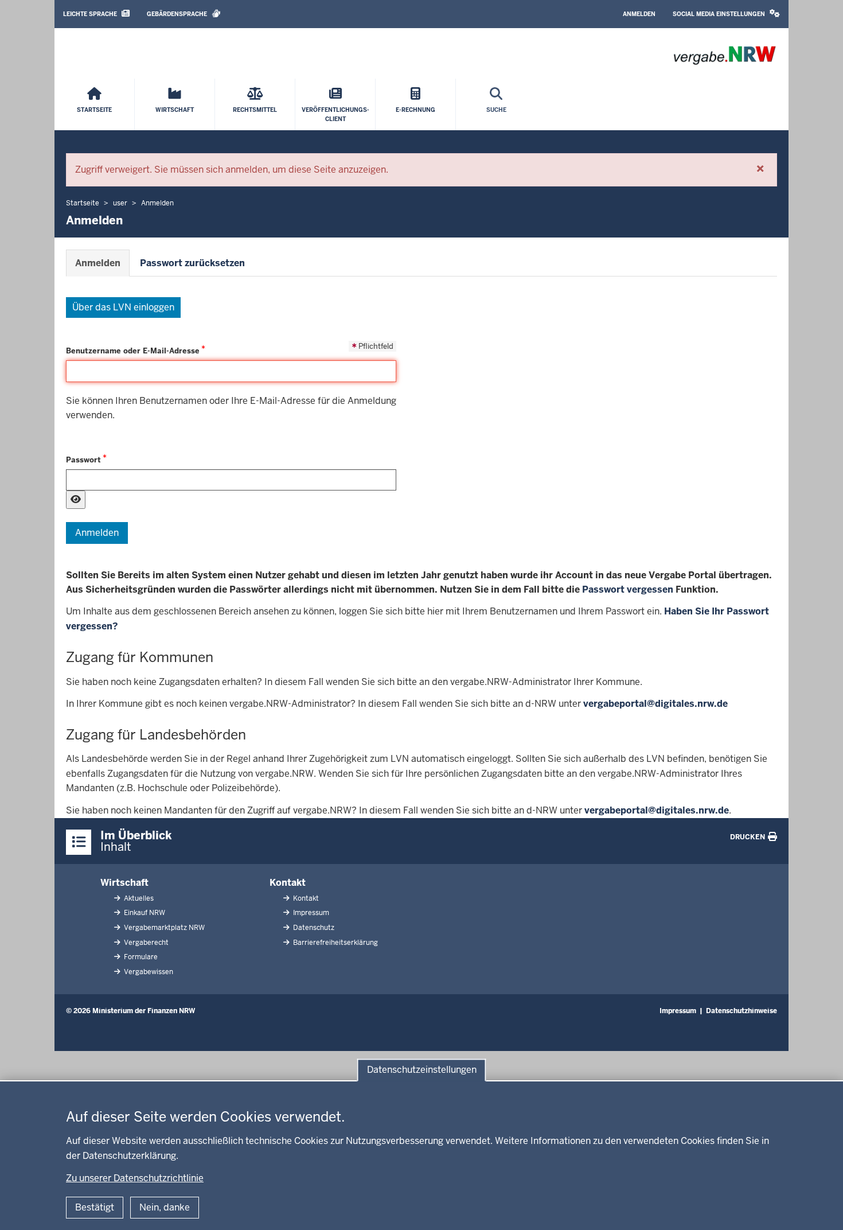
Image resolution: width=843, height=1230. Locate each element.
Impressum (310, 912)
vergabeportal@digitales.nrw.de (655, 704)
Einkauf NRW (143, 912)
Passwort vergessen (627, 589)
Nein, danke (164, 1207)
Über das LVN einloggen (123, 307)
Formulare (140, 957)
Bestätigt (94, 1207)
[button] (726, 14)
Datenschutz (312, 927)
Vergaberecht (145, 942)
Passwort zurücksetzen (192, 263)
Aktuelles (138, 898)
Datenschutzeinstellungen (422, 1070)
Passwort (83, 460)
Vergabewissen (147, 971)
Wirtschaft (124, 883)
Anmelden (639, 14)
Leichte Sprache (91, 14)
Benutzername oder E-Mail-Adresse (133, 351)
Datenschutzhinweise (741, 1010)
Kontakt (288, 883)
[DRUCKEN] (772, 837)
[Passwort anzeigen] (75, 500)
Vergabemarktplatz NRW (163, 927)
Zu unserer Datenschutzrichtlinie (135, 1178)
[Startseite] (724, 55)
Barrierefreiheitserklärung (334, 942)
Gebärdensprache (178, 14)
